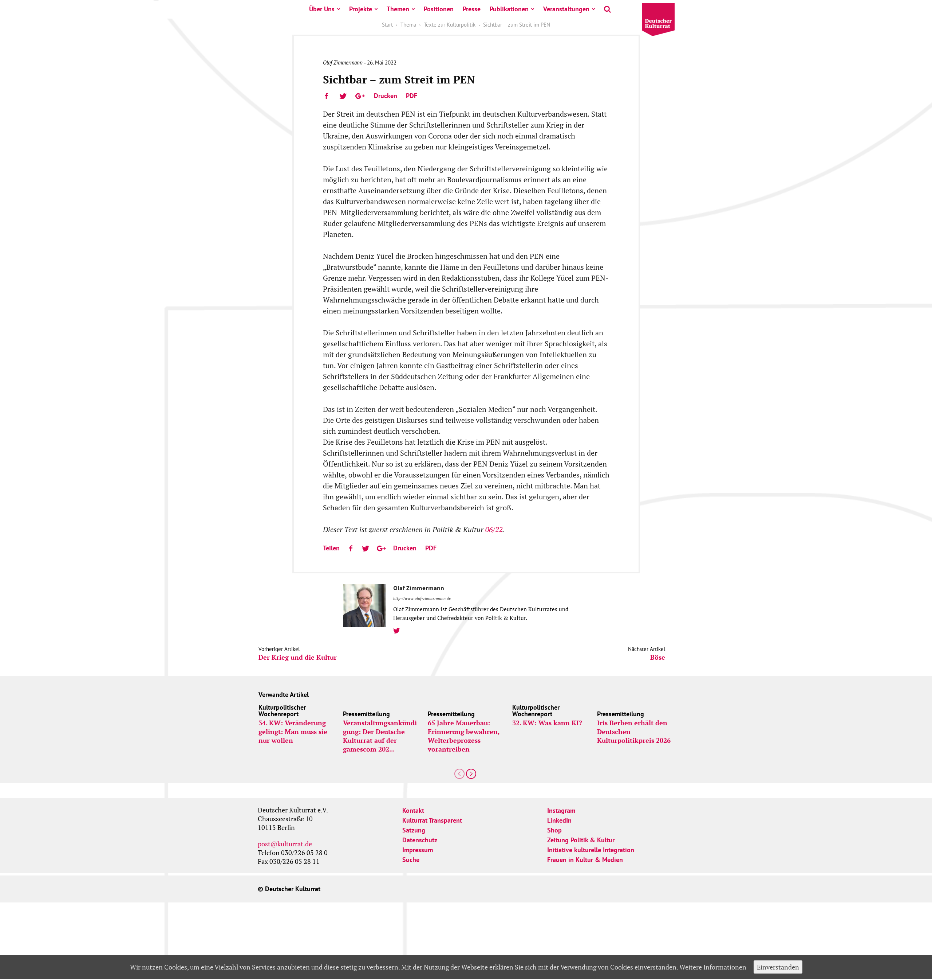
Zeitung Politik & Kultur (581, 840)
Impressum (417, 850)
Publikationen (509, 9)
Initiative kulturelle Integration (590, 850)
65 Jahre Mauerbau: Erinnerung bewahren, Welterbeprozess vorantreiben (463, 735)
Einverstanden (778, 967)
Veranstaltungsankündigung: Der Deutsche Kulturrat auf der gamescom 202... (380, 735)
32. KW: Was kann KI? (547, 722)
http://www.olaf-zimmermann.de (422, 598)
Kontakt (413, 810)
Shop (554, 830)
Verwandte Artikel (283, 694)
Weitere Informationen (712, 967)
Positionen (439, 9)
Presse (472, 9)
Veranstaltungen (566, 9)
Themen (398, 9)
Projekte (360, 9)
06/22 (493, 529)
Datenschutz (419, 840)
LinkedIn (559, 820)
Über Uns (322, 9)
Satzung (413, 830)
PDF (411, 95)
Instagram (561, 810)
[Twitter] (399, 631)
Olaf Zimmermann (343, 62)
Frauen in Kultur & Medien (585, 859)
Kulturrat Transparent (432, 820)
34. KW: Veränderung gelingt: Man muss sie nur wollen (292, 731)
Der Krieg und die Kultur (297, 657)
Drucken (385, 95)
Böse (657, 657)
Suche (410, 859)
